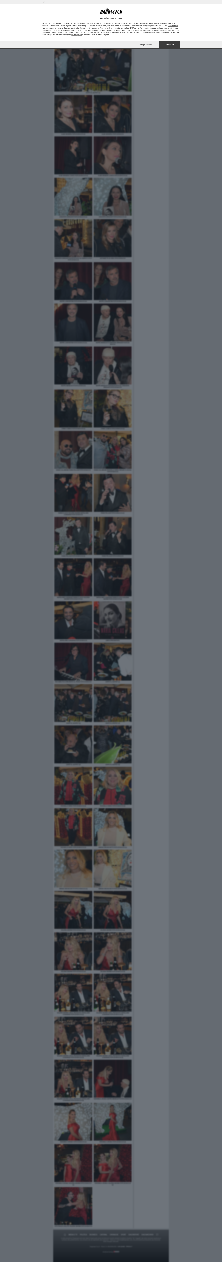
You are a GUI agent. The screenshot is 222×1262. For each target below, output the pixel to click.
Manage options (145, 45)
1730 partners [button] (56, 23)
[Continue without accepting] (44, 2)
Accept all (169, 45)
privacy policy (76, 35)
